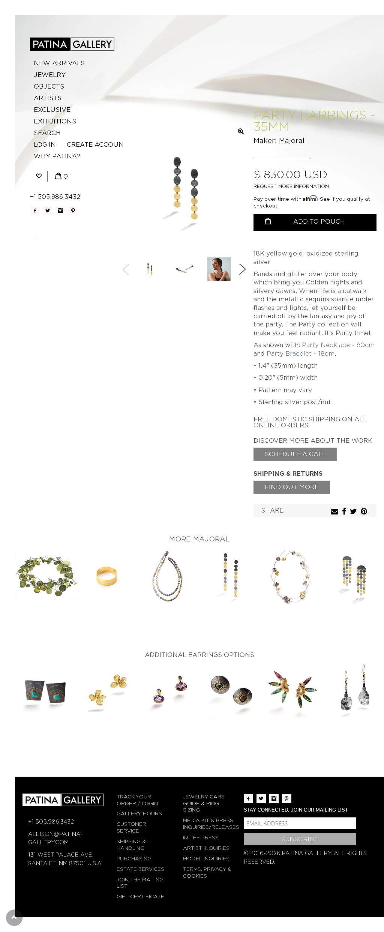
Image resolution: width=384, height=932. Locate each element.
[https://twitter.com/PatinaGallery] (47, 210)
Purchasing (134, 858)
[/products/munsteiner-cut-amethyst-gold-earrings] (169, 692)
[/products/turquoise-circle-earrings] (45, 692)
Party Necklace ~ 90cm (338, 345)
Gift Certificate (140, 896)
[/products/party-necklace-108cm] (169, 577)
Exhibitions (55, 121)
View (46, 571)
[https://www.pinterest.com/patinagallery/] (73, 210)
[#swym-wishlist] (39, 176)
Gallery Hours (139, 813)
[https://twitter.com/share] (354, 512)
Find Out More (292, 487)
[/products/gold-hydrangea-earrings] (107, 692)
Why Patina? (57, 156)
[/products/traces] (107, 577)
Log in (45, 144)
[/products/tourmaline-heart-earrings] (230, 692)
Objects (49, 86)
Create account (97, 144)
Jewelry (50, 74)
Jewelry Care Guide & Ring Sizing (204, 803)
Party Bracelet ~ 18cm (300, 353)
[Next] (242, 269)
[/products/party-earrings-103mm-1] (230, 577)
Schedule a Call (295, 454)
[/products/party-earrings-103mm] (353, 577)
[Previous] (126, 269)
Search (47, 133)
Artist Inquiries (206, 848)
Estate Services (140, 869)
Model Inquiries (206, 858)
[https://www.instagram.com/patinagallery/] (60, 210)
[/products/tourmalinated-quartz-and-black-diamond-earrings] (353, 692)
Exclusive (52, 109)
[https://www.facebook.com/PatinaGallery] (34, 210)
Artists (48, 98)
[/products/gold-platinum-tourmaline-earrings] (291, 692)
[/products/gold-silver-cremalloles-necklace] (291, 577)
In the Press (201, 837)
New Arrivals (59, 63)
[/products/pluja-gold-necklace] (45, 577)
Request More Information (291, 186)
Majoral (291, 140)
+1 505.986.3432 (55, 196)
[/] (72, 44)
